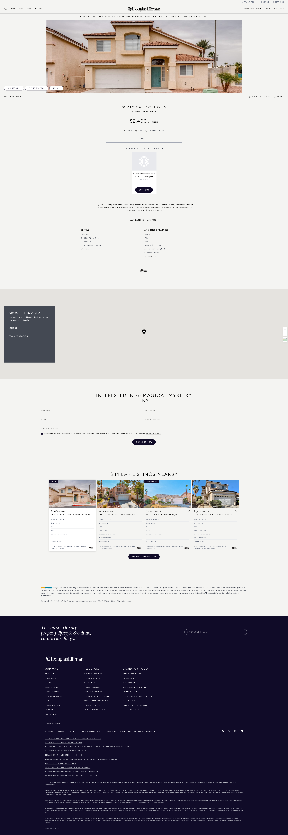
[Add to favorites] (93, 510)
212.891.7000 (74, 790)
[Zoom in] (285, 329)
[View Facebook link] (222, 732)
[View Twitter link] (229, 732)
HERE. (46, 812)
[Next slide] (141, 494)
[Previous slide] (99, 494)
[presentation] (144, 56)
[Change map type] (285, 339)
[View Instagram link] (235, 732)
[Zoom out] (285, 334)
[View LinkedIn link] (241, 732)
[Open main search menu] (6, 8)
